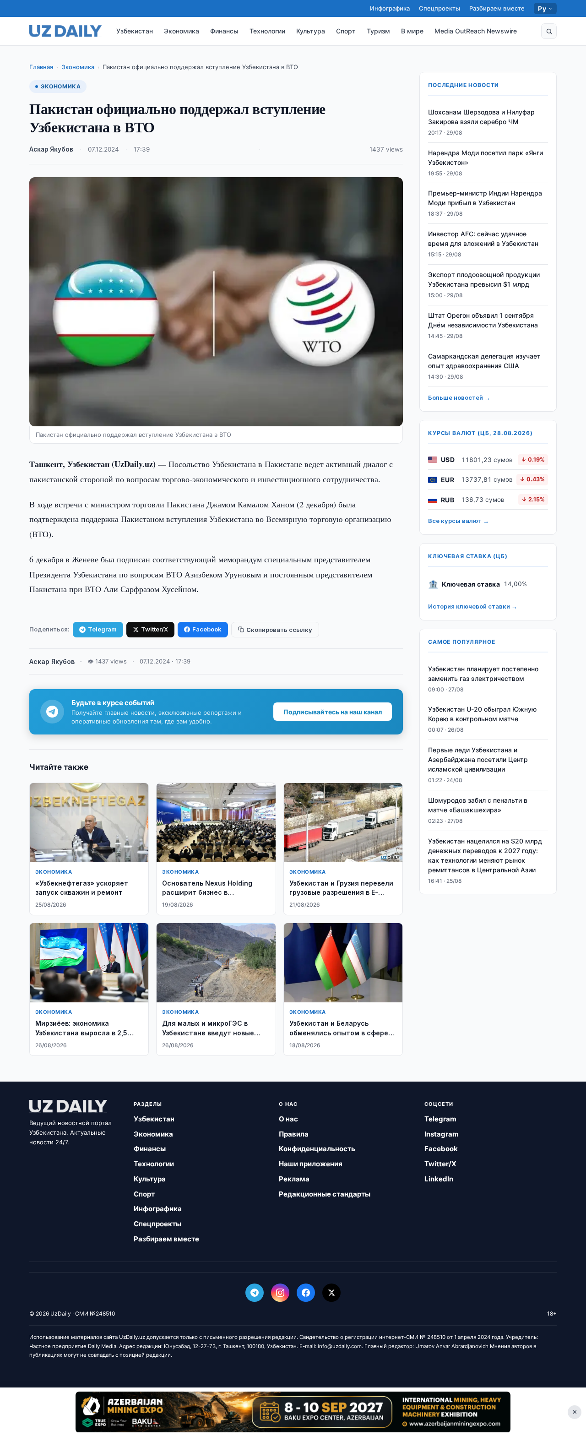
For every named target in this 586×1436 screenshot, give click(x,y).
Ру (542, 8)
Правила (294, 1134)
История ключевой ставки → (472, 606)
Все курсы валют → (458, 521)
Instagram (441, 1134)
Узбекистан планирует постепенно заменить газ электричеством (483, 673)
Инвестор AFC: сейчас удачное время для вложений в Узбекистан (483, 239)
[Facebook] (306, 1293)
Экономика (181, 31)
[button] (549, 31)
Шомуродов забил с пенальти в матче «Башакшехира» (477, 805)
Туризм (378, 31)
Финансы (224, 31)
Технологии (267, 31)
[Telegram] (254, 1293)
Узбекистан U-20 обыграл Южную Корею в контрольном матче (482, 714)
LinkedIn (438, 1179)
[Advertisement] (293, 1412)
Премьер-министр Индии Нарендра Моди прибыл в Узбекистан (485, 198)
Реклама (294, 1179)
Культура (310, 31)
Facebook (207, 629)
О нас (288, 1119)
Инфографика (390, 8)
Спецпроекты (439, 8)
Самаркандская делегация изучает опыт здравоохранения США (484, 361)
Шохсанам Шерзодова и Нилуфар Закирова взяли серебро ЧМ (481, 116)
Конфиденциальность (317, 1148)
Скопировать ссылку (279, 629)
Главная (41, 67)
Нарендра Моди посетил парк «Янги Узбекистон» (485, 157)
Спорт (346, 31)
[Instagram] (280, 1293)
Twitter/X (154, 629)
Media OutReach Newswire (475, 31)
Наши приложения (310, 1163)
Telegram (102, 629)
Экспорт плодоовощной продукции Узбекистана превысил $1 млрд (484, 279)
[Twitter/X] (331, 1293)
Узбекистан (134, 31)
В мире (412, 31)
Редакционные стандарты (324, 1194)
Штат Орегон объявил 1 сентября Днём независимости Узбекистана (483, 320)
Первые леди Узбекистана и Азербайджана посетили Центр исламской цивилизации (478, 759)
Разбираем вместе (497, 8)
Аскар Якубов (51, 149)
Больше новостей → (459, 398)
